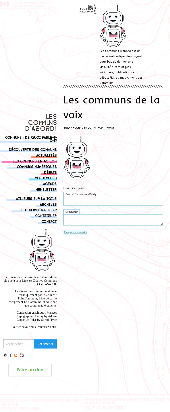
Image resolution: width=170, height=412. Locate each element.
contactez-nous (46, 327)
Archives (48, 204)
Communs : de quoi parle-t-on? (31, 138)
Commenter (72, 211)
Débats (50, 172)
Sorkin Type (49, 319)
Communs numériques (37, 166)
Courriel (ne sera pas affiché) (81, 194)
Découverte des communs (33, 149)
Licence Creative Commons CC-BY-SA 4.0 (39, 282)
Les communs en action (35, 161)
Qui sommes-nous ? (39, 210)
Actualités (46, 155)
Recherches (46, 178)
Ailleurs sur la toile (36, 198)
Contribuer (46, 215)
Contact (49, 221)
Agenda (50, 183)
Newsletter (46, 189)
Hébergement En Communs (23, 302)
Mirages (52, 312)
